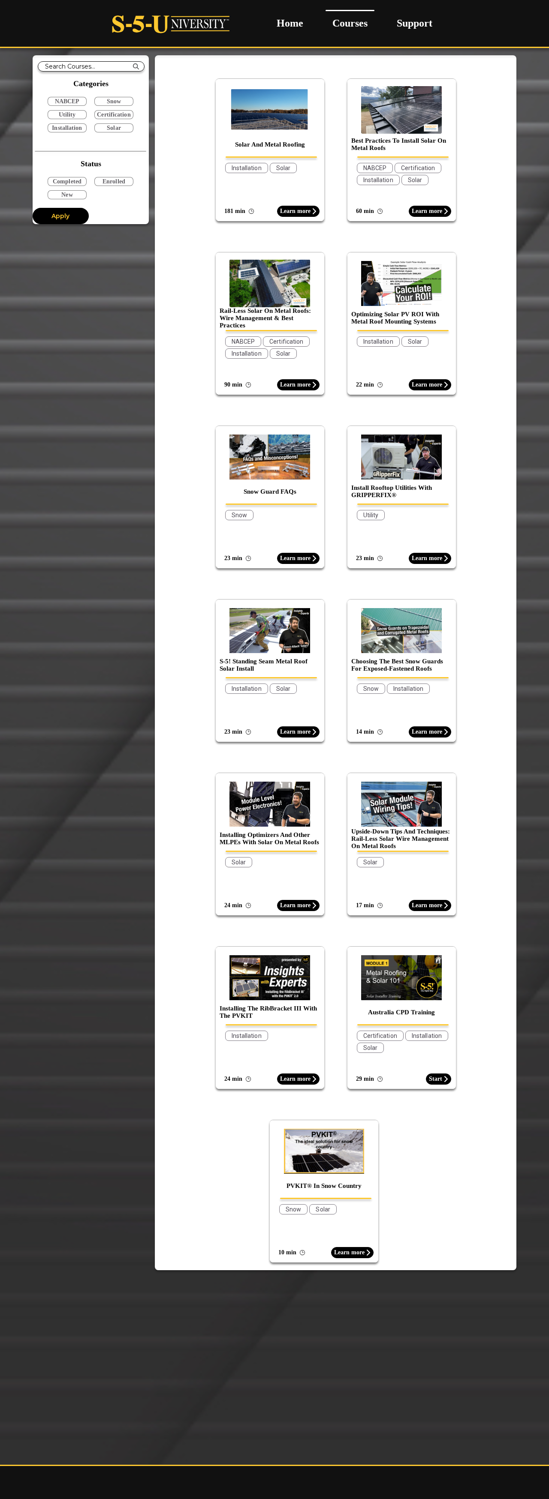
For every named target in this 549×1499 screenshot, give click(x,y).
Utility (67, 114)
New (66, 195)
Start (435, 1079)
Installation (67, 128)
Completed (67, 181)
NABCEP (67, 101)
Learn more (295, 211)
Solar (114, 128)
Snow (114, 101)
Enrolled (114, 181)
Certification (113, 114)
